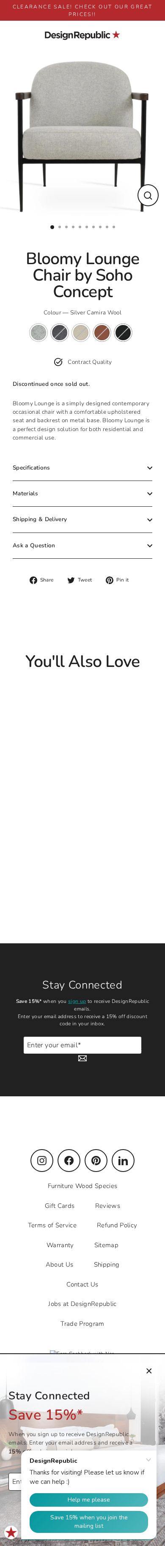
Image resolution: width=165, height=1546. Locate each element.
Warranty (60, 1245)
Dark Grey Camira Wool (60, 332)
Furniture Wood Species (82, 1186)
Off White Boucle (81, 332)
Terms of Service (52, 1225)
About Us (60, 1264)
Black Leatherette (123, 332)
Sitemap (106, 1245)
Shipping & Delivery (40, 519)
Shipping (107, 1264)
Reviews (107, 1206)
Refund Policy (117, 1225)
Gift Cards (59, 1206)
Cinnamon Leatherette (102, 332)
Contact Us (82, 1284)
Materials (25, 493)
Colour (82, 313)
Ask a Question (34, 545)
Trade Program (82, 1323)
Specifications (31, 468)
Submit (132, 1049)
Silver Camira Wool (38, 332)
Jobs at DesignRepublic (82, 1304)
